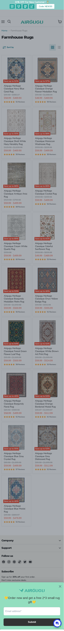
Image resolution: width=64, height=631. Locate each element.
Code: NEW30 (45, 6)
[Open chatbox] (57, 623)
